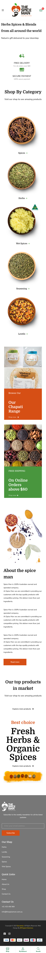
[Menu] (3, 10)
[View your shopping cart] (40, 10)
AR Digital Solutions (26, 928)
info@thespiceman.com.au (12, 912)
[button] (23, 153)
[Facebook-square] (5, 934)
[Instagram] (9, 934)
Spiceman (20, 926)
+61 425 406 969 (8, 907)
